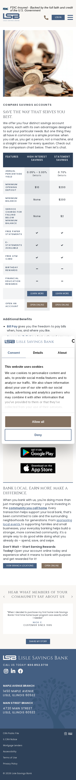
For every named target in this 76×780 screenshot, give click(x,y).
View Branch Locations (19, 565)
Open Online (37, 304)
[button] (69, 699)
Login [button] (58, 17)
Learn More (37, 293)
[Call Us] (47, 17)
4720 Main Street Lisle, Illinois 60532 (19, 710)
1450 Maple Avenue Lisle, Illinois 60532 (19, 693)
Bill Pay (12, 326)
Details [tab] (38, 352)
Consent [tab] (14, 352)
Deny (38, 435)
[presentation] (4, 597)
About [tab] (62, 352)
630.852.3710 (38, 665)
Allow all (38, 421)
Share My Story (38, 641)
